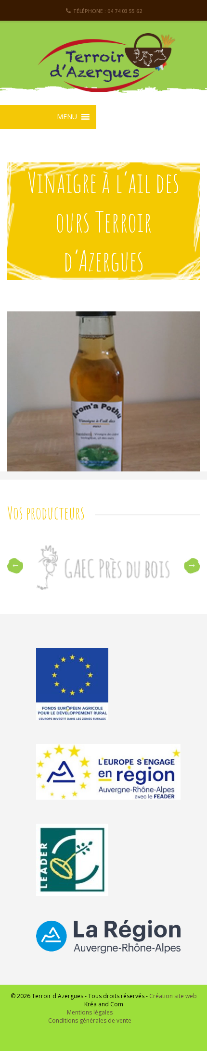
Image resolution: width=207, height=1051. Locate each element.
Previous (15, 566)
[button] (67, 116)
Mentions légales (90, 1012)
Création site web (173, 996)
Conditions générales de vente (89, 1020)
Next (192, 566)
